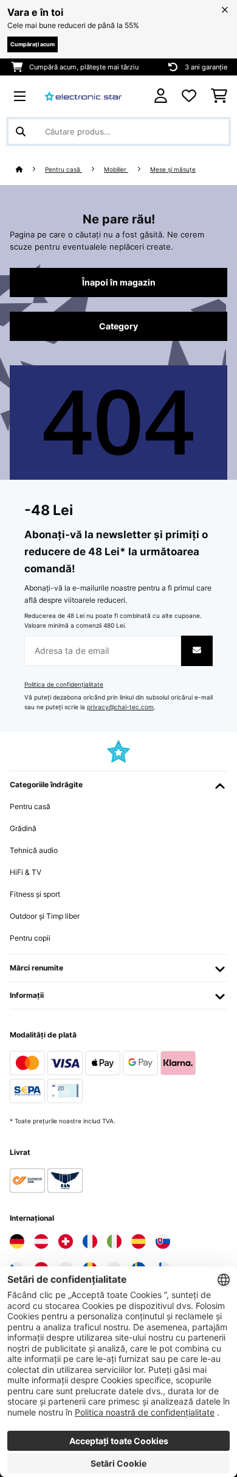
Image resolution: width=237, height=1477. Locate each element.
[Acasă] (30, 170)
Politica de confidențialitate (63, 684)
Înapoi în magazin (119, 282)
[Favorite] (189, 96)
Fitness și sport (35, 894)
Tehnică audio (34, 850)
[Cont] (160, 96)
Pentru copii (30, 937)
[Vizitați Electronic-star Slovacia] (163, 1241)
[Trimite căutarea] (21, 131)
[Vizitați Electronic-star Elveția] (65, 1241)
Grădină (23, 828)
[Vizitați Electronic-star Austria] (41, 1241)
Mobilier (116, 170)
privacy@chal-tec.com (120, 707)
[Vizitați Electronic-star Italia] (114, 1241)
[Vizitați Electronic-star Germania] (17, 1241)
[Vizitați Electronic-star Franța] (90, 1241)
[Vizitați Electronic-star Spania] (138, 1241)
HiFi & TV (25, 872)
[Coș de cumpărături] (219, 96)
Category (118, 326)
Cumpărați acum (32, 44)
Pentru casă (63, 170)
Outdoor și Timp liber (45, 916)
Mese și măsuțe (173, 170)
